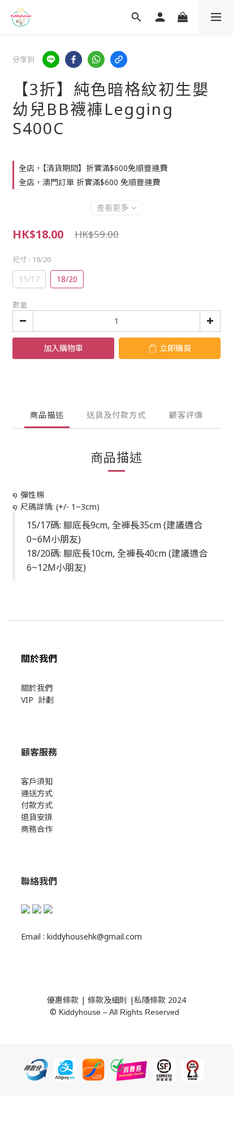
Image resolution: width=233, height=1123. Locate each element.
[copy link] (118, 59)
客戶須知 (37, 781)
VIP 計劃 (37, 699)
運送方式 (37, 793)
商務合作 (37, 828)
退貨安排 (37, 817)
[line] (50, 59)
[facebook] (73, 59)
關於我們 (37, 687)
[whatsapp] (96, 59)
